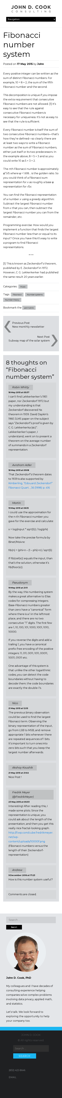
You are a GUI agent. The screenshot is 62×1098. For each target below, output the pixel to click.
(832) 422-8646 (17, 1070)
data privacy (26, 999)
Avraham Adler (22, 465)
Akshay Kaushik (22, 767)
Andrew (17, 870)
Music (23, 286)
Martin (16, 503)
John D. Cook (31, 1034)
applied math (43, 999)
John (40, 63)
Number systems (35, 294)
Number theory (12, 300)
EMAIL (12, 1077)
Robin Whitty (20, 387)
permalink (29, 308)
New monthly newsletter (28, 326)
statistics (17, 1003)
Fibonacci (17, 294)
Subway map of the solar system (29, 340)
